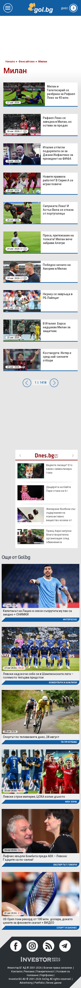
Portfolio (39, 982)
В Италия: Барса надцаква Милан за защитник (56, 327)
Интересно (70, 619)
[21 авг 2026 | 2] (40, 894)
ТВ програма (69, 742)
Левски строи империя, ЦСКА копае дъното (34, 796)
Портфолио (46, 975)
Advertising (26, 982)
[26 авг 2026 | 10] (40, 831)
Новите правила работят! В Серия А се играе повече (58, 180)
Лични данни (53, 982)
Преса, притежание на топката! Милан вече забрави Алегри (58, 239)
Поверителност (45, 971)
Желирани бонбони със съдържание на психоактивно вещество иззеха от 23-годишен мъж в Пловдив (46, 516)
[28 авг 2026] (40, 712)
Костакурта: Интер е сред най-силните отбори (57, 356)
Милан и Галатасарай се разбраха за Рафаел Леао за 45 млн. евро (61, 94)
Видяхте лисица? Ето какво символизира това (59, 469)
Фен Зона (71, 801)
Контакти (16, 971)
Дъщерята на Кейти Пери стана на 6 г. (58, 488)
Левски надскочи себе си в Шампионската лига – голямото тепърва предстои (38, 675)
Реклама (29, 971)
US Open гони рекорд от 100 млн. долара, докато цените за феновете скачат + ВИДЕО (38, 920)
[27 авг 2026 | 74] (40, 649)
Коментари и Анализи (63, 682)
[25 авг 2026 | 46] (40, 771)
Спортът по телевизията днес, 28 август (31, 737)
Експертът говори (65, 864)
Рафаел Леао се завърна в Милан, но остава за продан (57, 121)
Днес (68, 8)
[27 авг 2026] (40, 586)
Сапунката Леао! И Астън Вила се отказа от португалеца (58, 209)
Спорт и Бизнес (66, 927)
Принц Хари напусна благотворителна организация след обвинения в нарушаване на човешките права (44, 538)
